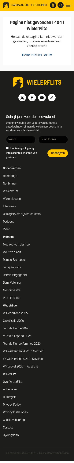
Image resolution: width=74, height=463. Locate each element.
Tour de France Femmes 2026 (22, 343)
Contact (8, 427)
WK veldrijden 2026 (15, 313)
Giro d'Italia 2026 (13, 321)
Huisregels (9, 397)
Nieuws (36, 55)
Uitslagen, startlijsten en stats (22, 214)
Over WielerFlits (12, 382)
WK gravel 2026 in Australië (20, 366)
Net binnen (10, 183)
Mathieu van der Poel (16, 244)
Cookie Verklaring (14, 420)
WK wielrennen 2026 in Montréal (23, 351)
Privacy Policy (12, 404)
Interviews (9, 206)
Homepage (10, 176)
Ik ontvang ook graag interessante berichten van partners (21, 153)
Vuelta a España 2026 (17, 336)
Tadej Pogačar (12, 267)
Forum (47, 55)
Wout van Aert (12, 252)
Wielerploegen (12, 199)
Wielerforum (10, 191)
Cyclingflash (11, 435)
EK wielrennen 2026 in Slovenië (23, 359)
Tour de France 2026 (16, 328)
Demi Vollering (12, 282)
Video (6, 229)
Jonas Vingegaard (15, 275)
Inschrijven (57, 153)
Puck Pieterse (11, 298)
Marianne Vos (11, 290)
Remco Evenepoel (14, 260)
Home (26, 55)
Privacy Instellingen (15, 412)
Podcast (8, 221)
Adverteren (10, 389)
